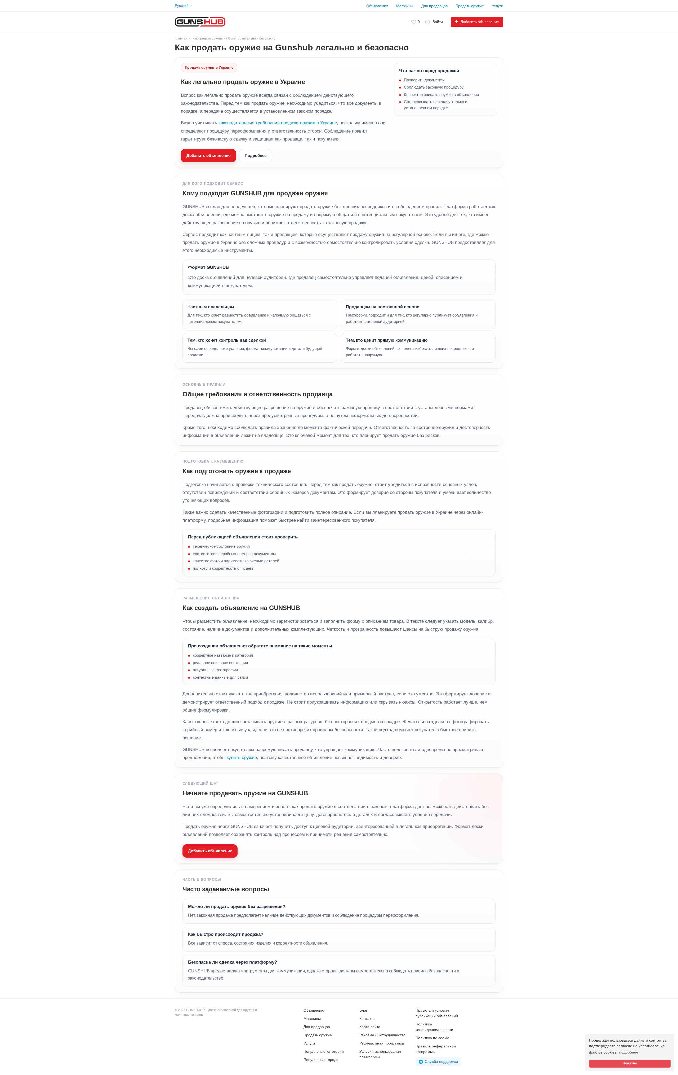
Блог (363, 1010)
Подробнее (255, 155)
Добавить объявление (208, 155)
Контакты (367, 1018)
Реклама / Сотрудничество (382, 1035)
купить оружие (242, 757)
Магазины (404, 6)
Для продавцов (434, 6)
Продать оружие (470, 6)
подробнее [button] (628, 1052)
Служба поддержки (441, 1061)
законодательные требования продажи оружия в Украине (277, 122)
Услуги (497, 6)
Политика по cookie (432, 1038)
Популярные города (321, 1060)
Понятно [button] (630, 1063)
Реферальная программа (381, 1043)
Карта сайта (369, 1027)
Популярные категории (324, 1051)
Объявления (377, 6)
